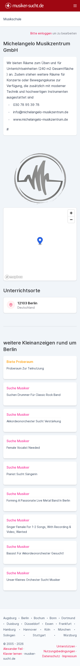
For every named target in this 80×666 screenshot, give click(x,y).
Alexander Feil (13, 648)
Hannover (30, 629)
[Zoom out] (71, 219)
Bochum (39, 618)
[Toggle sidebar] (62, 6)
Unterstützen (66, 646)
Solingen (9, 635)
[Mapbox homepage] (14, 277)
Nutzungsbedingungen (59, 651)
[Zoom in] (71, 213)
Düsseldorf (32, 623)
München (64, 629)
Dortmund (68, 618)
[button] (40, 241)
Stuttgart (39, 635)
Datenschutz (51, 656)
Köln (47, 629)
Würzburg (70, 635)
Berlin (25, 618)
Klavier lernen (12, 653)
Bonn (53, 618)
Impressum (69, 656)
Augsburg (9, 618)
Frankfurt (65, 623)
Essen (49, 623)
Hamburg (9, 629)
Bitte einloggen (41, 33)
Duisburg (13, 623)
